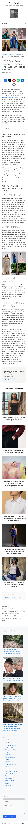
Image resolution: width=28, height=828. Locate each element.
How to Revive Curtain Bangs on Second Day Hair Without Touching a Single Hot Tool (12, 698)
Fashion (17, 54)
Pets (6, 776)
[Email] (14, 84)
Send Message (9, 816)
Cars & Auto (9, 747)
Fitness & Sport (10, 757)
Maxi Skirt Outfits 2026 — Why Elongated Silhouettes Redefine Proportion (14, 584)
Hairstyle (8, 762)
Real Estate (8, 778)
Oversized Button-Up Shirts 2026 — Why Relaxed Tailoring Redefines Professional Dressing (14, 518)
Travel (7, 783)
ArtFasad (14, 3)
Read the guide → (9, 379)
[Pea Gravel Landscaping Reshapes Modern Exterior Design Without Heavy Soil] (13, 642)
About (15, 824)
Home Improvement (11, 764)
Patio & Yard (9, 773)
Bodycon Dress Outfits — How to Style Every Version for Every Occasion (14, 419)
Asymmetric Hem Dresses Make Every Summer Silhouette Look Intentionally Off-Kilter (14, 551)
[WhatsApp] (18, 80)
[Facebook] (5, 80)
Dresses (14, 597)
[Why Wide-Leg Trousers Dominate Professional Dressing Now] (14, 436)
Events (7, 752)
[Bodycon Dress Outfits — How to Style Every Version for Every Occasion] (14, 403)
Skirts (20, 597)
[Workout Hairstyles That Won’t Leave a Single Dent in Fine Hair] (13, 667)
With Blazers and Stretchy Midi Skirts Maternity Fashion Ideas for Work (12, 618)
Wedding (8, 785)
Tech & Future (9, 780)
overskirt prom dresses (10, 97)
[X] (9, 80)
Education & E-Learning (12, 750)
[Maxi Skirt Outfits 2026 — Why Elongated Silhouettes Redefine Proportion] (14, 569)
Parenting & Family (11, 771)
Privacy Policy (21, 824)
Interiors (7, 766)
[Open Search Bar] (25, 23)
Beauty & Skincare (10, 745)
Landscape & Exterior (11, 769)
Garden (7, 759)
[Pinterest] (14, 80)
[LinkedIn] (22, 80)
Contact (14, 825)
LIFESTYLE (11, 54)
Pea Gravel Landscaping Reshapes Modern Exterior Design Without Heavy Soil (11, 651)
